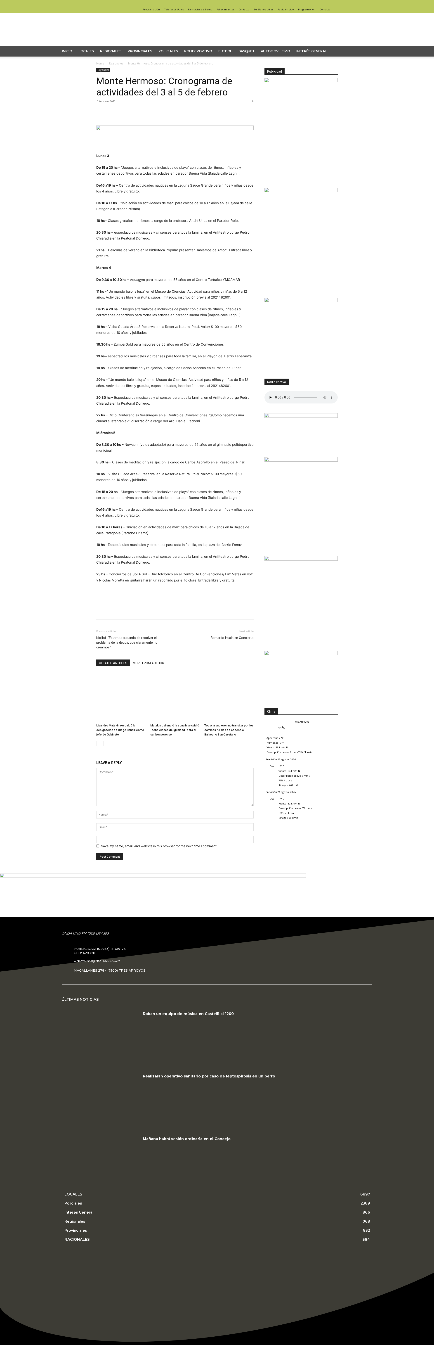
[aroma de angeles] (301, 301)
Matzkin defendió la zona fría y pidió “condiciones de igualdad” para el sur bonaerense (174, 730)
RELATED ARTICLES (113, 663)
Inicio (67, 51)
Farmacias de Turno (200, 9)
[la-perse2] (175, 129)
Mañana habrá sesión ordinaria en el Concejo (187, 1139)
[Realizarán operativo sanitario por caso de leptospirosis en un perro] (100, 1100)
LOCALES (86, 51)
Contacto (243, 9)
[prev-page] (99, 743)
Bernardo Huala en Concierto (232, 638)
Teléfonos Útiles (174, 9)
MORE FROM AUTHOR (148, 663)
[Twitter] (334, 3)
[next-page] (106, 743)
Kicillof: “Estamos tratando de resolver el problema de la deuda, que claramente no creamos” (127, 642)
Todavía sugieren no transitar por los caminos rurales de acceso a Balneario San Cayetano (228, 730)
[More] (142, 119)
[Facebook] (319, 3)
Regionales (110, 51)
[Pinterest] (121, 119)
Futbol (225, 51)
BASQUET (246, 51)
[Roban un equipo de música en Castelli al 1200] (100, 1038)
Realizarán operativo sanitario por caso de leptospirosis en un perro (209, 1076)
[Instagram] (326, 3)
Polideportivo (198, 51)
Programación (151, 9)
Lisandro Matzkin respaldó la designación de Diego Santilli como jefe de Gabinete (120, 730)
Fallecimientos (225, 9)
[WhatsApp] (132, 119)
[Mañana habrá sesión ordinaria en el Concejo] (100, 1163)
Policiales (168, 51)
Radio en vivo (286, 9)
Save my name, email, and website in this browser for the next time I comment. (159, 846)
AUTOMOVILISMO (275, 51)
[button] (369, 51)
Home (100, 63)
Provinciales (140, 51)
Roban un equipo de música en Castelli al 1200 (188, 1014)
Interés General (311, 51)
